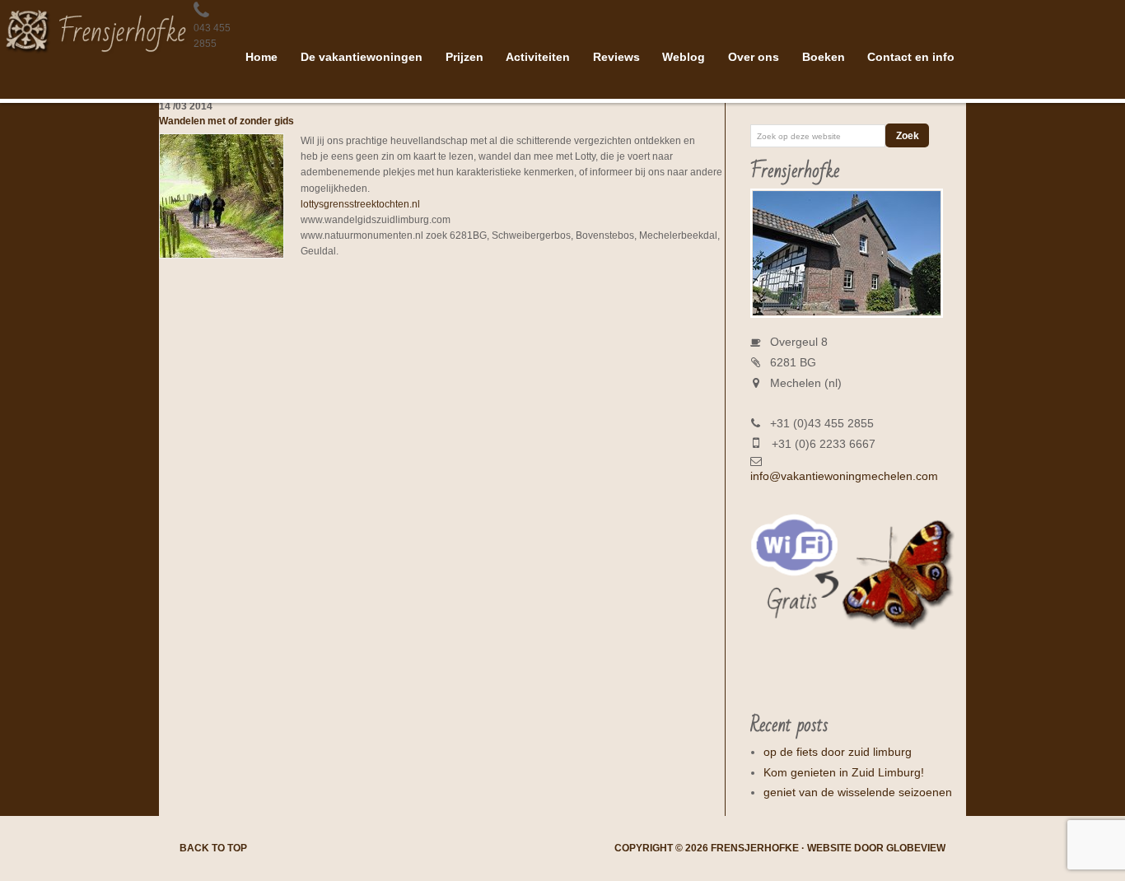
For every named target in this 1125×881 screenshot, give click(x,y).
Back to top (213, 848)
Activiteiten (538, 56)
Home (261, 56)
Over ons (753, 56)
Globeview (915, 848)
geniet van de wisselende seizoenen (857, 792)
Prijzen (464, 56)
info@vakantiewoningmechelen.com (844, 475)
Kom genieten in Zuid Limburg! (843, 772)
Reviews (616, 56)
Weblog (683, 56)
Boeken (823, 56)
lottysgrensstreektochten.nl (360, 204)
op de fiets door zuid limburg (837, 751)
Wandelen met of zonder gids (226, 121)
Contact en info (911, 56)
